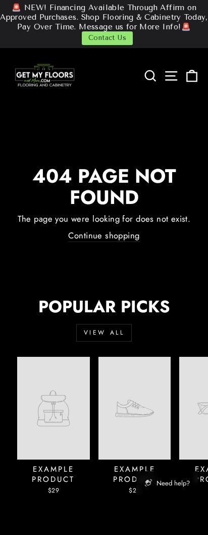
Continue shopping (103, 235)
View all (104, 332)
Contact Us (107, 38)
